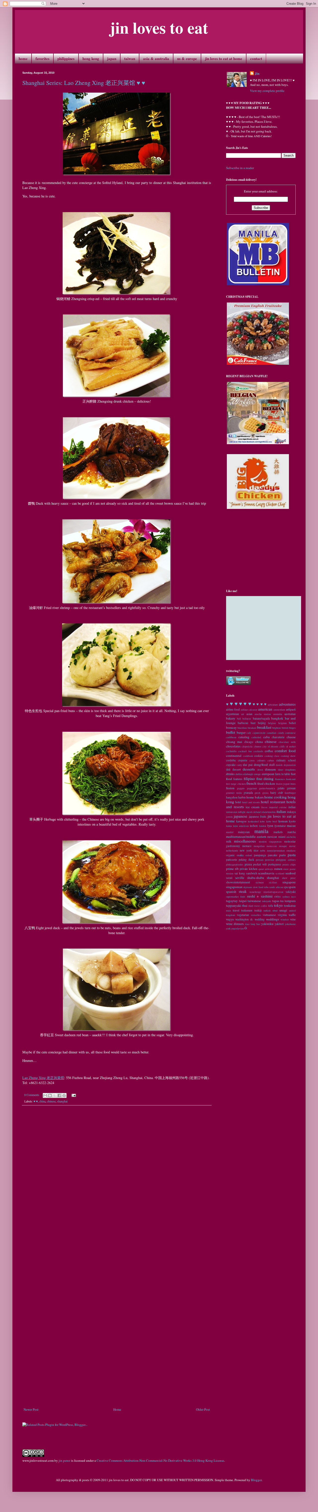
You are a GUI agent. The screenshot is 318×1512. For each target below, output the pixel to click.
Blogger (256, 1480)
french (251, 783)
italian (281, 811)
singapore (289, 882)
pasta (292, 854)
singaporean (234, 887)
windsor (284, 919)
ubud (275, 910)
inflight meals (245, 812)
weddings (272, 919)
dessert (237, 769)
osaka (240, 855)
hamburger (290, 792)
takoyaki (266, 901)
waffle (292, 915)
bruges (292, 727)
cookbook (248, 756)
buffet (230, 732)
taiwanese (254, 901)
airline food (233, 709)
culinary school (286, 760)
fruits (293, 784)
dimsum (270, 769)
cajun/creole (259, 732)
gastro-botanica (267, 788)
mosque (283, 846)
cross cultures (257, 760)
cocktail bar (245, 751)
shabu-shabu (255, 877)
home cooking (275, 796)
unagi (283, 910)
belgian (272, 723)
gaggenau (252, 788)
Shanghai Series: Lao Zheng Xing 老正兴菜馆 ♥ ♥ (83, 83)
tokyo (278, 905)
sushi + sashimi (260, 896)
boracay (231, 727)
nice (256, 850)
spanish (231, 891)
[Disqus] (116, 1178)
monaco (246, 846)
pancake (272, 855)
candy (281, 732)
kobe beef (271, 821)
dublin (239, 774)
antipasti (291, 709)
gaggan (240, 788)
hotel (238, 802)
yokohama (290, 924)
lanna (229, 826)
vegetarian (243, 915)
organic (230, 855)
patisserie (231, 859)
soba (266, 887)
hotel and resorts (251, 802)
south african (276, 887)
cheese (291, 737)
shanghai (62, 1101)
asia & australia (156, 58)
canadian (271, 732)
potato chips (289, 864)
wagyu (230, 919)
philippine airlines (286, 859)
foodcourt (291, 779)
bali (239, 718)
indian (292, 807)
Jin (257, 73)
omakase (291, 850)
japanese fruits (257, 816)
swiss (277, 896)
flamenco (280, 779)
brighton (276, 727)
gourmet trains (234, 792)
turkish (267, 910)
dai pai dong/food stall (259, 764)
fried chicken (266, 783)
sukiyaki (291, 892)
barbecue (243, 723)
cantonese (290, 732)
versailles (256, 915)
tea (281, 901)
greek (257, 792)
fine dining (265, 778)
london (262, 826)
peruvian (269, 859)
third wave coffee (257, 905)
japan (111, 58)
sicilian (273, 882)
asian (249, 714)
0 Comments (31, 1095)
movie (292, 846)
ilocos (264, 807)
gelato (281, 788)
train (228, 910)
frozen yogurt (283, 784)
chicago (248, 742)
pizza (248, 864)
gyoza (265, 792)
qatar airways (266, 869)
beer (253, 723)
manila (261, 831)
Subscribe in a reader (240, 168)
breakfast (264, 727)
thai (244, 905)
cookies (258, 756)
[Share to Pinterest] (64, 1095)
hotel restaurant (273, 801)
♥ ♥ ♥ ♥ (260, 704)
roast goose (289, 869)
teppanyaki (233, 905)
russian (229, 873)
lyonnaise (280, 826)
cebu (266, 737)
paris (282, 855)
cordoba (231, 760)
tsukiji (258, 910)
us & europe (187, 58)
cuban (271, 760)
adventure (273, 704)
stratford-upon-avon (273, 892)
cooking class (272, 756)
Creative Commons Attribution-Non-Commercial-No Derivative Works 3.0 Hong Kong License (160, 1460)
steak (243, 891)
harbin (242, 797)
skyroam (247, 887)
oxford (248, 855)
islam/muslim (268, 812)
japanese (240, 816)
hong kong (90, 58)
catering (243, 737)
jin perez (64, 1460)
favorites (42, 58)
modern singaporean (270, 841)
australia (277, 714)
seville (239, 877)
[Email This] (45, 1095)
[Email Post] (73, 1095)
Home (117, 1409)
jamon (229, 816)
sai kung (240, 873)
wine (293, 919)
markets (278, 832)
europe (257, 774)
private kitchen (248, 869)
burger (241, 732)
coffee (269, 751)
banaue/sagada (261, 718)
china (42, 1101)
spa (286, 887)
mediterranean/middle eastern (246, 836)
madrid (229, 832)
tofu (270, 905)
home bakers (254, 797)
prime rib (232, 868)
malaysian (244, 832)
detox (260, 769)
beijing (262, 723)
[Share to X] (54, 1095)
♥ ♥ (36, 1101)
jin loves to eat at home (223, 58)
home (23, 58)
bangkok (277, 718)
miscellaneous (245, 841)
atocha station (263, 714)
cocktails (258, 751)
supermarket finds (235, 896)
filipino (249, 778)
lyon (270, 825)
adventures (287, 704)
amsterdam (279, 709)
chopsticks (247, 746)
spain (292, 887)
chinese (51, 1101)
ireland (257, 812)
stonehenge (255, 892)
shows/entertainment (238, 882)
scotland (280, 873)
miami (281, 837)
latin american (241, 826)
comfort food (285, 750)
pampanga (260, 855)
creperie (242, 760)
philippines (66, 58)
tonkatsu (290, 905)
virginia (282, 915)
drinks (230, 774)
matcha (291, 832)
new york (246, 850)
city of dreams (270, 746)
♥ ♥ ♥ (245, 703)
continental (233, 755)
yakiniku (267, 923)
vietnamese (269, 915)
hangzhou (232, 797)
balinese (246, 718)
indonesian (231, 812)
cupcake (231, 765)
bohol (292, 723)
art (242, 714)
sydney (286, 896)
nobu (262, 850)
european (268, 774)
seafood (290, 873)
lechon (254, 826)
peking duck (246, 859)
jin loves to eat (159, 27)
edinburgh (248, 774)
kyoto (292, 821)
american (265, 709)
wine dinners (235, 923)
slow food (258, 887)
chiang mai (234, 741)
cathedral (256, 737)
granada (248, 792)
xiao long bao (252, 924)
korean (283, 821)
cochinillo (231, 751)
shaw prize (289, 878)
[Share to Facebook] (59, 1095)
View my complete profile (267, 90)
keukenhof (253, 821)
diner (280, 769)
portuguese (274, 864)
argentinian (232, 714)
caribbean (231, 737)
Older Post (203, 1409)
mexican (272, 837)
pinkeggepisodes (234, 864)
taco (293, 896)
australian (290, 714)
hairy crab (276, 792)
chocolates (233, 746)
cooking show (288, 756)
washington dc (244, 919)
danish (279, 765)
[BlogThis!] (49, 1095)
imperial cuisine (278, 807)
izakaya (291, 812)
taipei (243, 901)
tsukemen (246, 910)
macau (291, 825)
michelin (291, 837)
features (237, 779)
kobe (262, 821)
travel (236, 910)
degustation (290, 765)
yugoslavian (237, 928)
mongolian (259, 846)
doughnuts (290, 769)
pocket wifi (260, 864)
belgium (282, 723)
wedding (260, 919)
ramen (278, 868)
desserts (249, 769)
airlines (244, 709)
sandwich (251, 873)
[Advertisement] (117, 1393)
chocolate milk (287, 742)
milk (228, 841)
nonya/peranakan (276, 850)
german (291, 788)
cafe (249, 732)
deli (228, 769)
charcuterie (278, 737)
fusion (230, 788)
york (228, 928)
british (285, 727)
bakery (230, 718)
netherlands (232, 850)
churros (257, 746)
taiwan (129, 58)
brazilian (242, 727)
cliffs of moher (287, 746)
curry (239, 765)
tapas (275, 901)
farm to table (282, 774)
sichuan (260, 882)
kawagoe (241, 821)
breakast (252, 727)
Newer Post (31, 1409)
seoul (229, 878)
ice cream (252, 807)
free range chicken (236, 784)
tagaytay (232, 901)
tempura (290, 901)
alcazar (253, 709)
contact (256, 58)
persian (259, 859)
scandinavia (266, 873)
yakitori (279, 924)
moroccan (272, 846)
